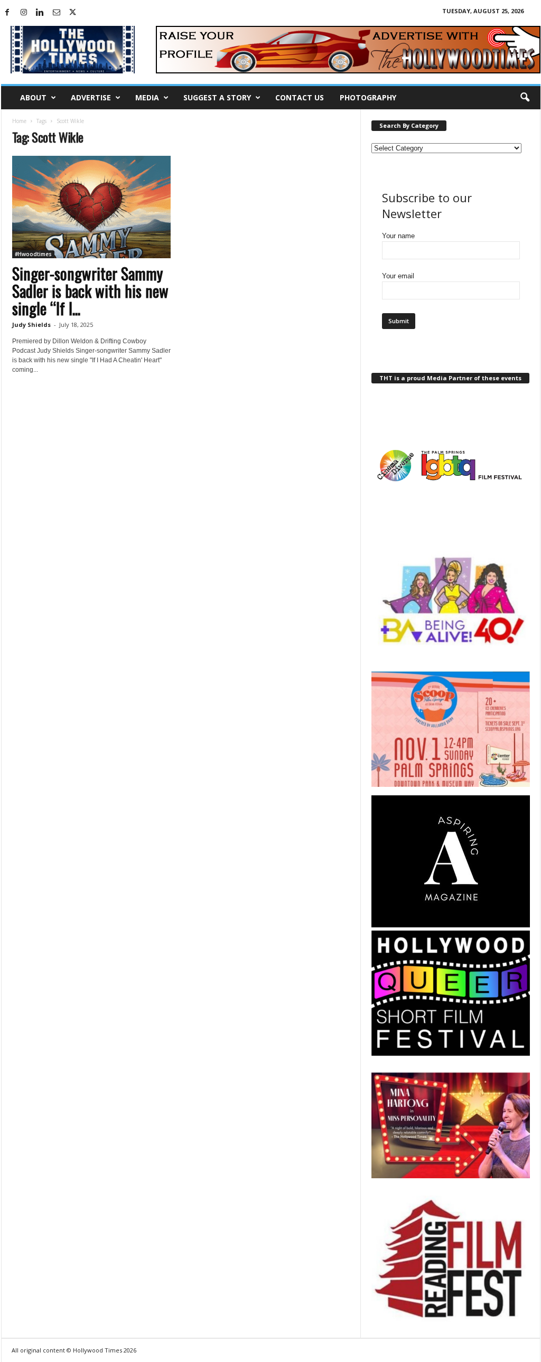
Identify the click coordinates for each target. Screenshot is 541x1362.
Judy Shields (31, 324)
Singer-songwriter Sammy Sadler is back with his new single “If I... (90, 290)
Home (19, 121)
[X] (73, 13)
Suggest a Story (217, 97)
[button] (524, 97)
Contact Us (299, 97)
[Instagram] (23, 13)
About (33, 97)
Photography (368, 97)
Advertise (91, 97)
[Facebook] (7, 13)
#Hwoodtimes (33, 254)
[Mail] (56, 13)
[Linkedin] (40, 13)
